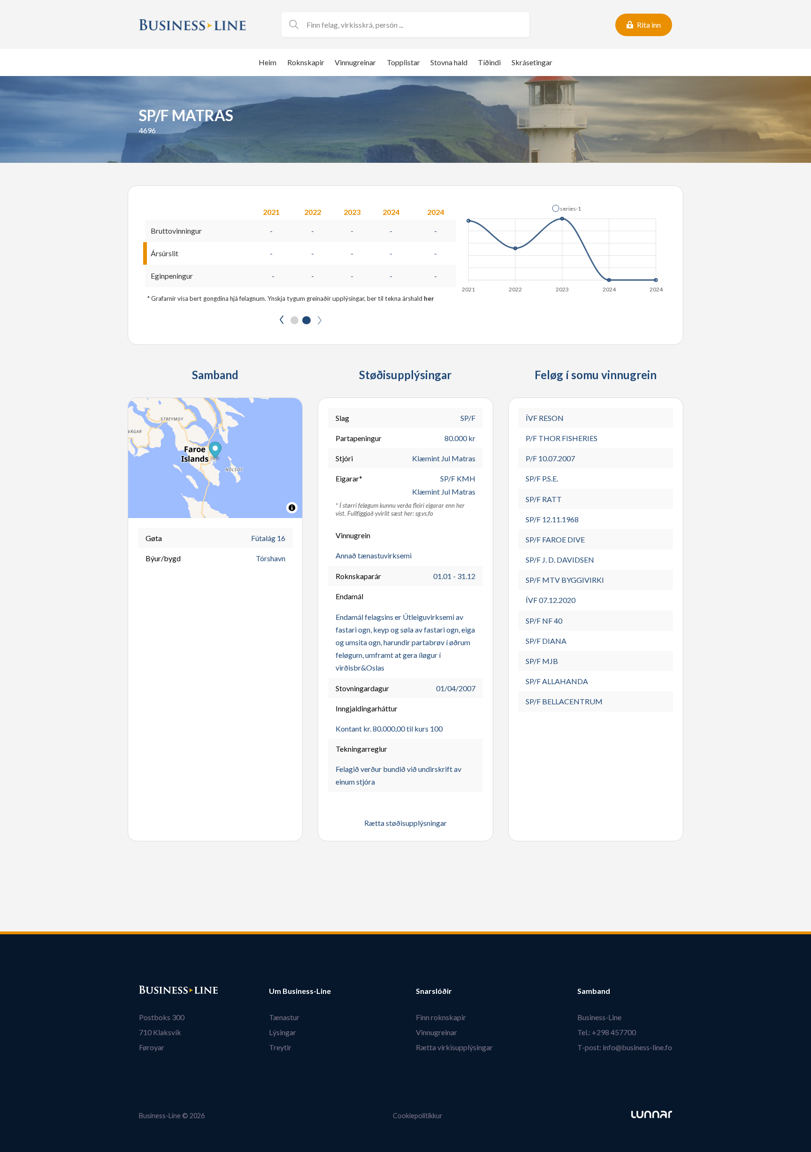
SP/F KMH (457, 478)
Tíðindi (489, 62)
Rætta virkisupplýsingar (454, 1047)
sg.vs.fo (424, 513)
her (429, 298)
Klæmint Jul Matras (443, 458)
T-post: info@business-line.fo (624, 1047)
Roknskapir (305, 62)
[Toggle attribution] (292, 507)
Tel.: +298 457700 (606, 1032)
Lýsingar (282, 1032)
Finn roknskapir (441, 1017)
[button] (566, 208)
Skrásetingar (532, 62)
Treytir (280, 1047)
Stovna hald (448, 62)
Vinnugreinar (355, 62)
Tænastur (284, 1017)
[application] (563, 245)
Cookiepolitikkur (418, 1116)
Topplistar (403, 62)
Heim (267, 62)
